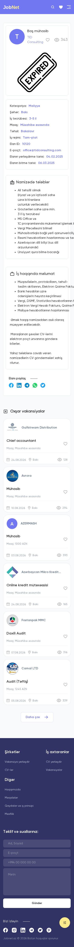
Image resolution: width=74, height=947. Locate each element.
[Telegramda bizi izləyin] (31, 930)
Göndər (37, 903)
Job (11, 7)
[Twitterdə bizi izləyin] (40, 930)
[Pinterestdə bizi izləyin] (49, 930)
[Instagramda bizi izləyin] (14, 930)
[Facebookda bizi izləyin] (5, 930)
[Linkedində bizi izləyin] (23, 930)
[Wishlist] (61, 7)
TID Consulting (35, 40)
